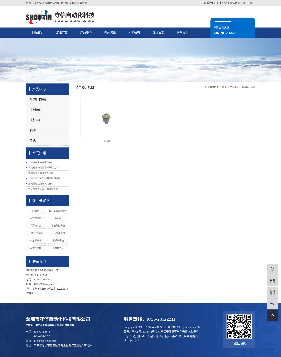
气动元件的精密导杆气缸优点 (43, 167)
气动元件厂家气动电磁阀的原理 (44, 178)
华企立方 (134, 340)
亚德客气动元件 (178, 331)
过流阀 (35, 211)
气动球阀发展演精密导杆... (41, 162)
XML (252, 3)
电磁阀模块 (58, 240)
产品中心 (86, 32)
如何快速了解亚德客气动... (41, 173)
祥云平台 (184, 336)
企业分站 (222, 3)
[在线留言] (272, 303)
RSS (244, 3)
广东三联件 (35, 240)
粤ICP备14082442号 (143, 331)
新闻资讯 (110, 32)
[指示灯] (106, 118)
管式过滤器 (35, 218)
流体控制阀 (35, 248)
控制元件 (36, 110)
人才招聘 (134, 32)
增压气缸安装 (58, 225)
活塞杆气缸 (58, 248)
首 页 (224, 87)
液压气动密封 (58, 233)
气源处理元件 (39, 99)
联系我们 (209, 3)
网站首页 (38, 32)
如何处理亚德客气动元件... (41, 183)
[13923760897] (272, 269)
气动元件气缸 (138, 336)
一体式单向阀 (36, 233)
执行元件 (36, 120)
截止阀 (58, 218)
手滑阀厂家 (35, 225)
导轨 (33, 140)
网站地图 (235, 3)
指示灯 (106, 141)
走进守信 (62, 32)
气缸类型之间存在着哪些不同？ (44, 189)
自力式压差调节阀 (58, 211)
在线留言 (158, 32)
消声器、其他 (248, 87)
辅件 (33, 130)
